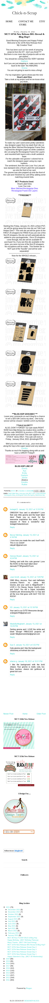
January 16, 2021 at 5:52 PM (27, 645)
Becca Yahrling (16, 535)
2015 (8, 970)
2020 (8, 959)
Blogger (29, 988)
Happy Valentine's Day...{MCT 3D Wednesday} (25, 956)
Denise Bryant (16, 556)
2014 (8, 973)
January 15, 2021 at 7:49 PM (31, 577)
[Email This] (35, 491)
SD (11, 607)
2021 (8, 907)
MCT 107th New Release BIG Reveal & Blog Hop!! (26, 945)
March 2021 (12, 931)
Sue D (12, 645)
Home (9, 21)
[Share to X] (39, 491)
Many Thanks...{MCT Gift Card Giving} (22, 942)
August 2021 (13, 919)
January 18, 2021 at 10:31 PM (30, 661)
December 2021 (14, 910)
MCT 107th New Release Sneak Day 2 (22, 952)
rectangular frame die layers (25, 495)
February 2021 (14, 933)
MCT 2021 (32, 493)
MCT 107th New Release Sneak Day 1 (22, 954)
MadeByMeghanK (17, 624)
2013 (8, 975)
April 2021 (12, 928)
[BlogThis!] (37, 491)
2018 (8, 963)
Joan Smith (14, 577)
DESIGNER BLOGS (31, 1001)
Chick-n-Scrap (24, 13)
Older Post (41, 714)
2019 (8, 961)
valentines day (40, 495)
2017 (8, 966)
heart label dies (13, 493)
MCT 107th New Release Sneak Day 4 (22, 947)
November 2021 (14, 912)
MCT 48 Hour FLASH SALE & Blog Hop (22, 938)
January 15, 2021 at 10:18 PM (25, 607)
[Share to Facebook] (41, 491)
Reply (12, 527)
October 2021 (13, 914)
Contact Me (26, 21)
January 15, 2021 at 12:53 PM (31, 509)
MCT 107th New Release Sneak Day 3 (22, 949)
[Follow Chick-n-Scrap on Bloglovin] (13, 852)
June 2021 (12, 924)
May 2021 (12, 926)
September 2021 (14, 917)
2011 (8, 980)
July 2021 (12, 921)
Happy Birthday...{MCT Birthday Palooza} (22, 940)
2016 (8, 968)
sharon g (13, 661)
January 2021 (13, 935)
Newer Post (8, 714)
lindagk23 (14, 509)
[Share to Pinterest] (44, 491)
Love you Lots (23, 493)
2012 (8, 977)
